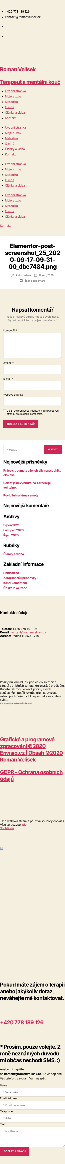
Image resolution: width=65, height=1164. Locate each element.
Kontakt (10, 118)
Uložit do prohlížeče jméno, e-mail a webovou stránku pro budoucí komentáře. (33, 412)
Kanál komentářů (15, 583)
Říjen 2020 (10, 535)
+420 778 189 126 (22, 1022)
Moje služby (13, 96)
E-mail (8, 378)
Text (2, 1124)
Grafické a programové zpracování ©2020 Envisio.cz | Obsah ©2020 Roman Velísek (31, 749)
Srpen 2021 (11, 525)
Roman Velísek (18, 69)
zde (24, 824)
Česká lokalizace (15, 588)
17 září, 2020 (46, 275)
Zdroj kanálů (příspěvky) (20, 578)
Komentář (10, 330)
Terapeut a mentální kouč (30, 82)
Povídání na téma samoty (21, 495)
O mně (9, 107)
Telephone (6, 1111)
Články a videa (15, 112)
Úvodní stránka (15, 91)
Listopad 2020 (13, 530)
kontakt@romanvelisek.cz (28, 632)
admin (27, 275)
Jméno (8, 362)
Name (3, 1085)
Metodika (11, 102)
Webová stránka (13, 394)
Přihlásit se (11, 573)
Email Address (9, 1098)
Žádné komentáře (34, 280)
